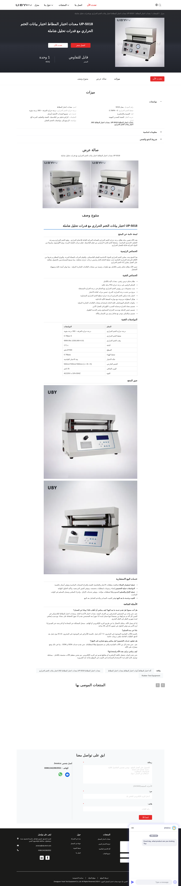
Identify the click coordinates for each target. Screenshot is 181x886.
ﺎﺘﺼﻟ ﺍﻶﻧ (145, 817)
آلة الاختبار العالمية (104, 849)
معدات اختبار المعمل (104, 839)
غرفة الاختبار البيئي (104, 844)
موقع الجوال (91, 878)
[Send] (132, 882)
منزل (162, 13)
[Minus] (132, 827)
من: (150, 791)
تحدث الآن (58, 45)
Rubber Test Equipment (151, 676)
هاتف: (150, 804)
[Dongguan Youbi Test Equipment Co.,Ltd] (24, 4)
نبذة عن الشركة (76, 839)
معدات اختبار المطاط (143, 13)
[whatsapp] (60, 774)
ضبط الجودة (77, 848)
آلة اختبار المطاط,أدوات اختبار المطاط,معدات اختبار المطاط (129, 671)
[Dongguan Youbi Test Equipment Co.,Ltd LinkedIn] (42, 858)
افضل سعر (80, 45)
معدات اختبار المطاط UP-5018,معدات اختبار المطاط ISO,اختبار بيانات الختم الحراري (69, 671)
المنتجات (155, 13)
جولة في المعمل (76, 843)
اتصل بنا (78, 853)
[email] (67, 774)
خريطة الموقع (104, 878)
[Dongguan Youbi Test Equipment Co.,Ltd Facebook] (47, 858)
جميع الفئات (106, 853)
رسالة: (149, 762)
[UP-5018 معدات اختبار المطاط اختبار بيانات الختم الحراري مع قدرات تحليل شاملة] (139, 42)
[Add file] (175, 882)
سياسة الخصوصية (78, 878)
